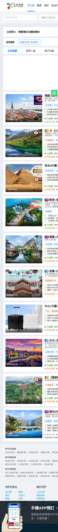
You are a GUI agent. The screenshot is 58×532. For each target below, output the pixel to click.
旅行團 (31, 5)
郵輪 (7, 498)
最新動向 (41, 495)
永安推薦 (12, 51)
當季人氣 (31, 51)
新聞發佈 (41, 498)
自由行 (22, 495)
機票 (39, 5)
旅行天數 (49, 51)
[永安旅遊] (14, 6)
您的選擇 (10, 41)
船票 (21, 498)
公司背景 (41, 492)
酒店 (46, 5)
